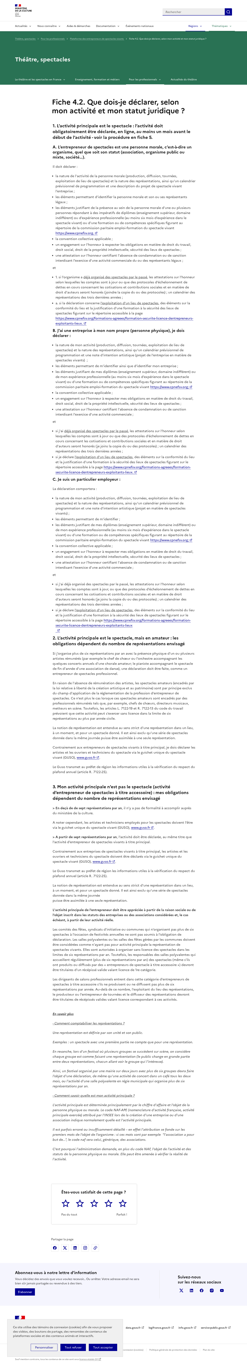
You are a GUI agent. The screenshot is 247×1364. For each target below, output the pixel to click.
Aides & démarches (78, 26)
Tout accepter (103, 1347)
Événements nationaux (140, 26)
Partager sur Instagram (85, 1247)
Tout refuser (73, 1347)
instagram (211, 1290)
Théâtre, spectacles (25, 38)
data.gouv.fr (133, 1328)
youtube (221, 1290)
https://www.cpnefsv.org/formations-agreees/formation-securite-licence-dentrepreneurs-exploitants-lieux (123, 623)
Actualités (21, 26)
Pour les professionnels (53, 38)
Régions (193, 26)
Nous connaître (47, 26)
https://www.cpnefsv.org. (75, 233)
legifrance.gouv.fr (160, 1328)
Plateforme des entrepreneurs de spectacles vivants (97, 38)
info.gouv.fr (185, 1328)
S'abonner (25, 1292)
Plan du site (209, 1350)
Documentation (106, 26)
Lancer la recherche (228, 12)
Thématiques (220, 26)
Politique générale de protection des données (173, 1350)
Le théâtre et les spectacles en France (38, 79)
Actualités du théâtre (184, 79)
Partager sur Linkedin (75, 1247)
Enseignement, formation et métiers (97, 79)
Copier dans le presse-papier (95, 1247)
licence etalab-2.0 (88, 1359)
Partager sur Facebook (54, 1247)
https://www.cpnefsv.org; (169, 386)
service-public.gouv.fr (214, 1328)
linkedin (191, 1290)
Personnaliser (44, 1347)
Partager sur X (65, 1247)
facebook (201, 1290)
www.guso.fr (86, 757)
